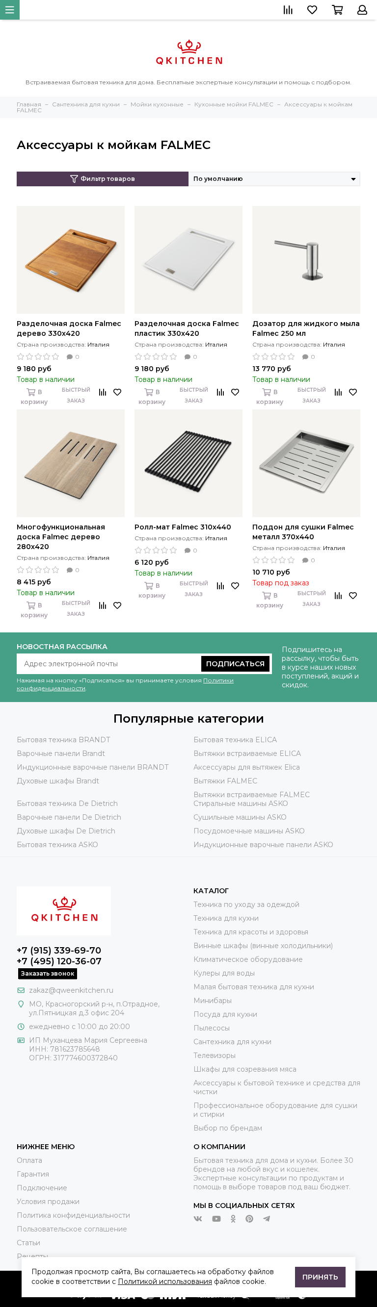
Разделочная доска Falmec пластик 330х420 (187, 328)
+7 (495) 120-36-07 (59, 961)
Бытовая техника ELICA (235, 739)
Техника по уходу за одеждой (246, 904)
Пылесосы (211, 1028)
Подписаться (235, 663)
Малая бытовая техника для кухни (253, 986)
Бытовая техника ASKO (57, 844)
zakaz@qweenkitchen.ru (71, 990)
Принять (320, 1277)
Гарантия (33, 1174)
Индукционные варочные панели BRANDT (92, 767)
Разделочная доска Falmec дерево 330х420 (69, 328)
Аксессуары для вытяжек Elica (246, 767)
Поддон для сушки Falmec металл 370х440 (303, 532)
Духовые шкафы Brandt (58, 781)
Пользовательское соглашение (72, 1229)
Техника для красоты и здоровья (250, 932)
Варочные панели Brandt (61, 753)
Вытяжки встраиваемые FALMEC (251, 794)
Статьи (28, 1242)
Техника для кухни (226, 918)
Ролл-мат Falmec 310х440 (183, 527)
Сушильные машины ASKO (240, 817)
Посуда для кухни (225, 1014)
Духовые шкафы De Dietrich (66, 831)
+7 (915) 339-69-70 (59, 950)
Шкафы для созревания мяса (244, 1069)
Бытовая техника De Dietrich (67, 803)
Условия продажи (48, 1201)
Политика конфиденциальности (73, 1215)
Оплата (29, 1160)
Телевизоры (214, 1055)
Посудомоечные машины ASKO (249, 831)
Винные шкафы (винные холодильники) (263, 945)
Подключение (42, 1187)
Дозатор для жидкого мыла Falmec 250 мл (306, 328)
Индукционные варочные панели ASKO (263, 844)
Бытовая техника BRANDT (63, 739)
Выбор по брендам (227, 1128)
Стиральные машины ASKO (240, 803)
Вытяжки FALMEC (225, 781)
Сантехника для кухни (232, 1041)
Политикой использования (165, 1281)
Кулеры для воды (224, 973)
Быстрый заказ (76, 395)
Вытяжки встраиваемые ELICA (247, 753)
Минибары (212, 1000)
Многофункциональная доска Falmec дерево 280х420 (61, 537)
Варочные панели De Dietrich (69, 817)
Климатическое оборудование (248, 959)
